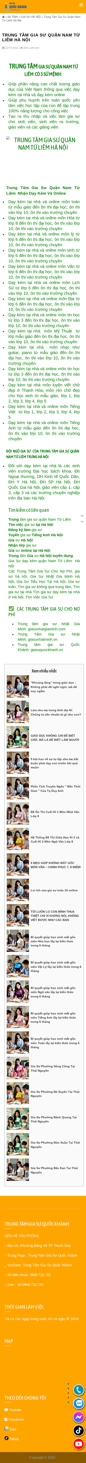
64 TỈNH (13, 16)
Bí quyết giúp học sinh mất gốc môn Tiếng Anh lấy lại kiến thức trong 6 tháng (53, 1018)
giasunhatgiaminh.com (47, 629)
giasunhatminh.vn (42, 639)
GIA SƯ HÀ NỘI (31, 16)
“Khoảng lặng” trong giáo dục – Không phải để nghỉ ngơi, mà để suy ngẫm (54, 687)
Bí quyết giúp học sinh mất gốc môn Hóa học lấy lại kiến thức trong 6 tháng (53, 941)
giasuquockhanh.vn (47, 650)
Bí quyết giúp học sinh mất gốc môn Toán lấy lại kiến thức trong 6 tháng (55, 1043)
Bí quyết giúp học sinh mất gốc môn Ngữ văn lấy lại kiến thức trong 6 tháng (53, 992)
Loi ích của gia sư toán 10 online (54, 890)
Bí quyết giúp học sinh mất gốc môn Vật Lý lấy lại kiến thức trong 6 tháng (56, 967)
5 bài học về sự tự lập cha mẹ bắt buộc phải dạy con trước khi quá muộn (54, 763)
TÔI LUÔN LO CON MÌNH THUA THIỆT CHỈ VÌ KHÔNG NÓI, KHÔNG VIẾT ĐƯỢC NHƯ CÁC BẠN (55, 916)
